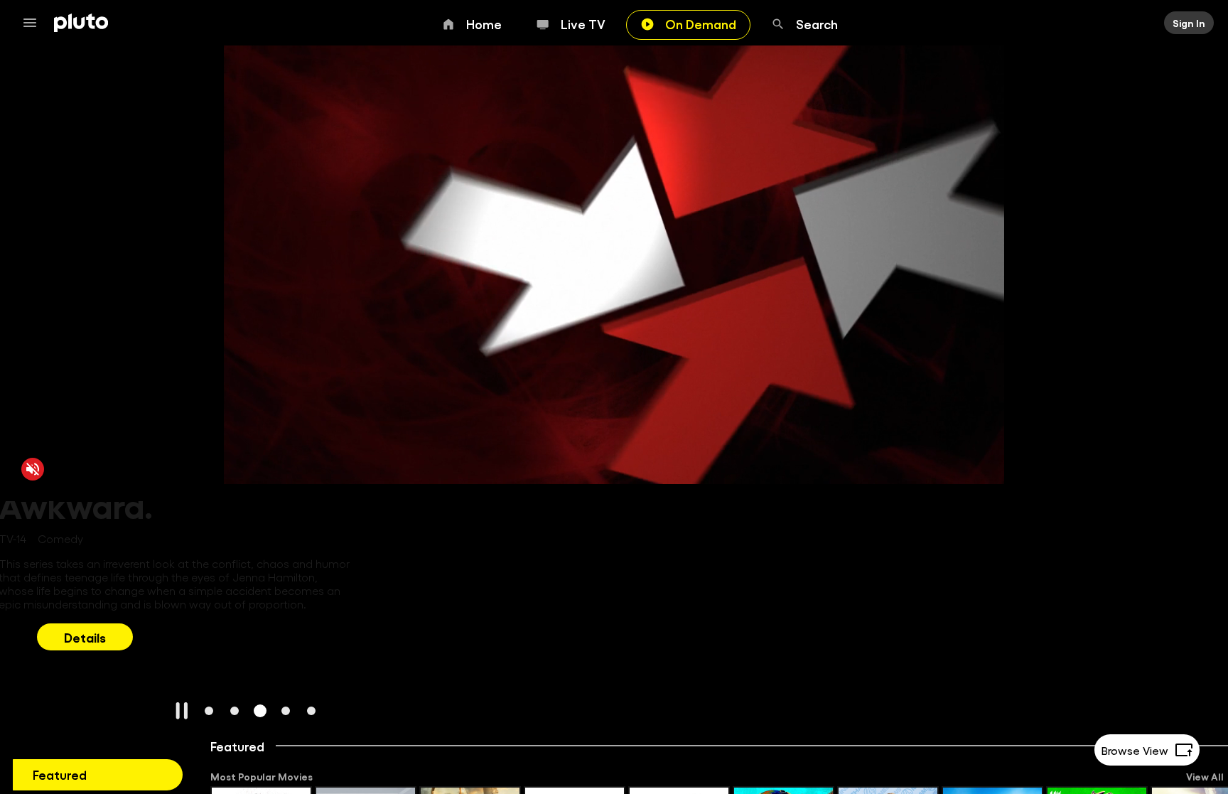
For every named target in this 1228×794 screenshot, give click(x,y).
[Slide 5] (311, 711)
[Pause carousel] (181, 710)
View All (1205, 776)
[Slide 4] (286, 711)
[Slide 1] (209, 711)
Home (484, 23)
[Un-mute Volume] (32, 468)
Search (817, 23)
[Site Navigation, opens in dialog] (34, 22)
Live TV (583, 23)
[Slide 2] (234, 711)
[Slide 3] (260, 711)
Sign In (1189, 22)
